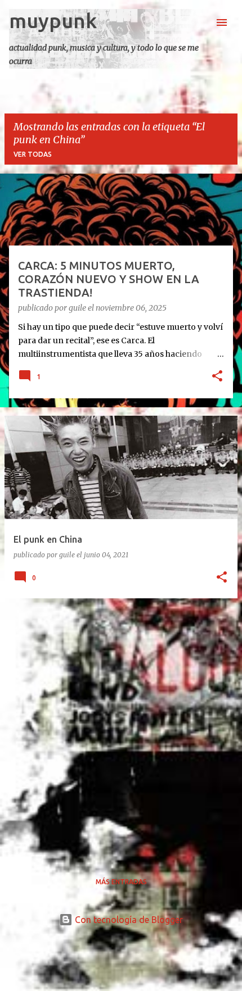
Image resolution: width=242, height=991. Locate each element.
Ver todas (33, 154)
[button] (217, 377)
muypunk (53, 20)
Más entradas (121, 881)
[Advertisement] (121, 728)
